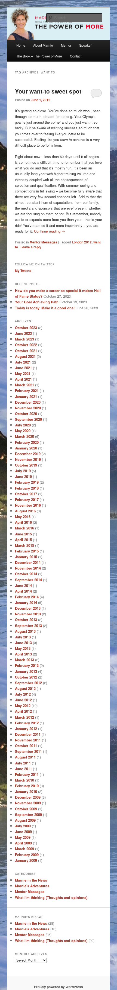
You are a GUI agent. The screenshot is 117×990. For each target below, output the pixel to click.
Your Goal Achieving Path (37, 301)
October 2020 (26, 413)
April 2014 (23, 591)
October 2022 (26, 344)
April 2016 (23, 522)
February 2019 (27, 482)
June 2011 (23, 768)
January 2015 (26, 556)
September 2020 (28, 419)
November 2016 (28, 505)
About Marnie (43, 45)
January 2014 (26, 602)
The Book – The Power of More (39, 56)
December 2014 (28, 562)
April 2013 (23, 654)
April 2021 (23, 379)
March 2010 (24, 780)
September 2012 (28, 682)
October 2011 (26, 745)
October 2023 (26, 327)
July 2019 (23, 470)
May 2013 (22, 648)
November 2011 (28, 739)
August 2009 (25, 820)
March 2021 (24, 384)
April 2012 (23, 711)
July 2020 (23, 425)
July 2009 (23, 825)
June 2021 (23, 367)
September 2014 (28, 579)
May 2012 (22, 705)
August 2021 (25, 356)
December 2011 (28, 734)
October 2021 (26, 350)
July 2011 (23, 763)
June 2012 (23, 699)
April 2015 (23, 539)
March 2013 (24, 659)
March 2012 (24, 717)
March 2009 (24, 848)
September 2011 (28, 751)
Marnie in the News (31, 880)
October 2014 (26, 573)
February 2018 (27, 488)
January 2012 (26, 728)
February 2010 (27, 785)
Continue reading (49, 231)
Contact (75, 56)
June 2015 (23, 533)
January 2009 (26, 860)
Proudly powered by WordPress (58, 986)
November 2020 (28, 407)
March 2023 (24, 339)
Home (20, 45)
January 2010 (26, 791)
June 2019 (23, 476)
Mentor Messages (43, 242)
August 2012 (25, 688)
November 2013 (28, 613)
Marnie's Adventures (32, 885)
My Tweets (23, 270)
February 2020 (27, 442)
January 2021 (26, 396)
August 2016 (25, 510)
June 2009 (23, 831)
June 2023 (23, 333)
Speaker (85, 45)
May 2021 (22, 373)
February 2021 (27, 390)
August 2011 (25, 757)
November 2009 (28, 802)
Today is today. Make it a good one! (45, 307)
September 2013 (28, 625)
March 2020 (24, 436)
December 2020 (28, 402)
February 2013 (27, 665)
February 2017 (27, 499)
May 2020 (22, 430)
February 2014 (27, 596)
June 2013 (23, 642)
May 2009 (22, 837)
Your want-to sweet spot (48, 91)
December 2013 (28, 608)
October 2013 (26, 619)
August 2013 (25, 631)
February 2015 (27, 551)
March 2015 (24, 545)
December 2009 (28, 797)
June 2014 (23, 585)
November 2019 (28, 459)
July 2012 (23, 694)
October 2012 (26, 677)
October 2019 (26, 465)
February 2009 (27, 854)
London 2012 (82, 242)
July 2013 (23, 636)
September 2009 (28, 814)
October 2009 (26, 808)
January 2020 (26, 448)
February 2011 (27, 774)
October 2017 (26, 493)
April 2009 (23, 843)
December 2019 (28, 453)
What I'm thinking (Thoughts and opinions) (51, 897)
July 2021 (23, 362)
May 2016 (22, 516)
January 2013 (26, 671)
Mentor (66, 45)
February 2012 (27, 722)
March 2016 (24, 528)
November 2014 (28, 568)
